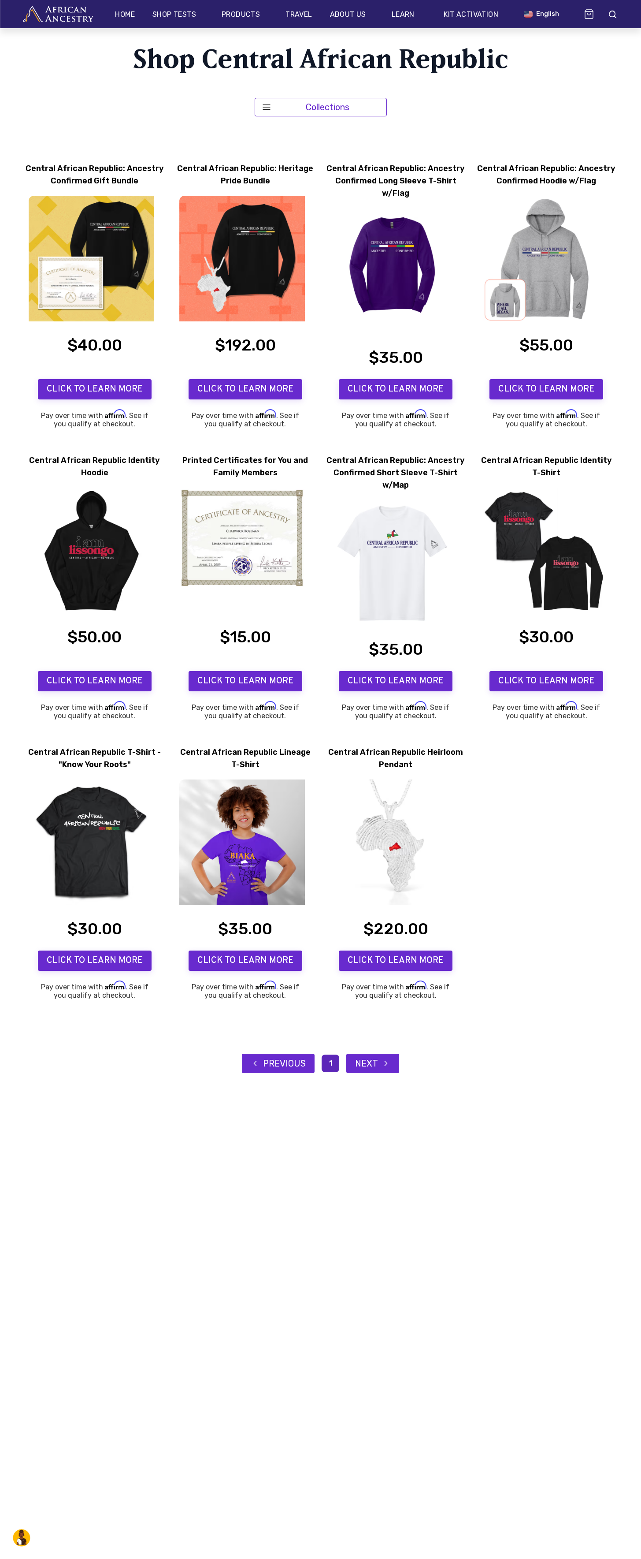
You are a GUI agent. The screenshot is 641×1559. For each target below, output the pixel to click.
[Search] (612, 14)
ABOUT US (348, 14)
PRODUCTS (241, 14)
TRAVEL (298, 14)
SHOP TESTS (174, 14)
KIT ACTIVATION (471, 14)
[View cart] (589, 14)
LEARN (403, 14)
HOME (125, 14)
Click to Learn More (95, 389)
